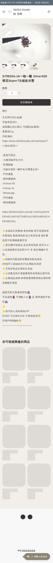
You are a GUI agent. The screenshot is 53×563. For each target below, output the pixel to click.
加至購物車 (26, 102)
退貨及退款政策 (28, 551)
